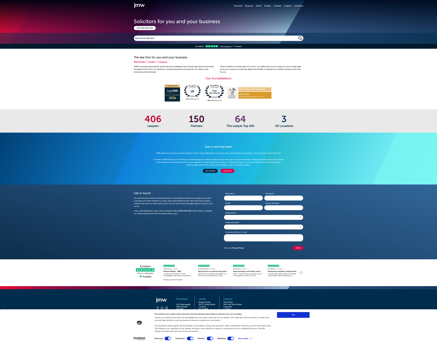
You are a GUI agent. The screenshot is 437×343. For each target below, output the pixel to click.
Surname (273, 193)
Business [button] (249, 6)
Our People (210, 171)
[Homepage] (162, 300)
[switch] (190, 338)
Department (234, 213)
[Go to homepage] (139, 6)
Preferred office (235, 222)
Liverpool (162, 62)
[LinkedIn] (166, 308)
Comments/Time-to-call (239, 232)
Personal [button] (238, 6)
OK (293, 315)
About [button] (259, 6)
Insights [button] (287, 6)
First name (233, 193)
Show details (243, 338)
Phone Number (276, 203)
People (267, 6)
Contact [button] (277, 6)
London (151, 62)
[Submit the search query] (300, 38)
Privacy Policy (238, 248)
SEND (298, 248)
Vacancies (227, 171)
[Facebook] (157, 308)
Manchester (139, 62)
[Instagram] (162, 308)
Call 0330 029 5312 (145, 28)
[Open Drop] (263, 217)
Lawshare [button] (298, 6)
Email (231, 203)
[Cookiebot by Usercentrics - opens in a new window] (139, 338)
